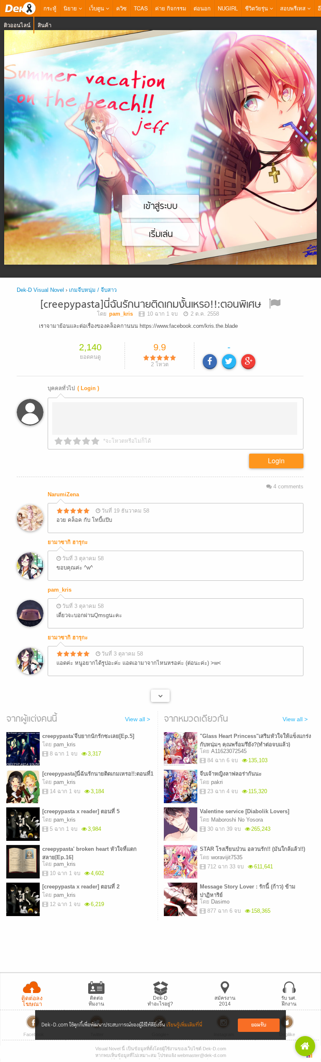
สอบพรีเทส (293, 8)
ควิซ (121, 8)
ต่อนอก (202, 8)
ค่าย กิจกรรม (170, 8)
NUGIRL (228, 8)
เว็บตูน (97, 8)
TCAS (141, 8)
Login (276, 460)
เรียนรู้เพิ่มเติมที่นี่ (184, 1025)
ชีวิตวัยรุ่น (257, 8)
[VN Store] (305, 1046)
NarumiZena (63, 494)
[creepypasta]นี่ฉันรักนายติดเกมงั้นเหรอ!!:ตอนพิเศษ (150, 305)
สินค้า (44, 25)
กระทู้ (49, 8)
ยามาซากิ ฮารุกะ (68, 542)
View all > (137, 719)
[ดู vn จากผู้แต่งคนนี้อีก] (160, 695)
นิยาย (71, 8)
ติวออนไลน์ (17, 25)
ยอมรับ (258, 1025)
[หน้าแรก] (20, 8)
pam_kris (59, 590)
